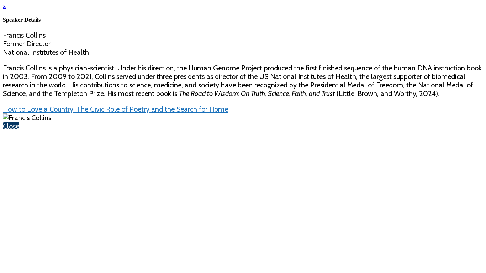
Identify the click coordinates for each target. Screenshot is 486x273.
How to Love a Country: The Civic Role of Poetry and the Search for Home (115, 109)
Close (11, 126)
